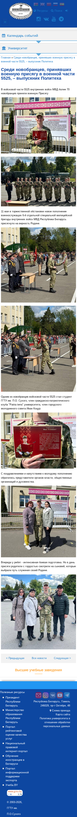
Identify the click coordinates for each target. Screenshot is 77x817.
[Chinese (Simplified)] (49, 5)
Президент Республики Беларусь (13, 701)
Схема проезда (61, 710)
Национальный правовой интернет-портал (16, 747)
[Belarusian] (36, 5)
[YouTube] (54, 19)
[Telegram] (62, 19)
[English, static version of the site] (42, 5)
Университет (17, 48)
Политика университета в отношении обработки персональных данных (55, 722)
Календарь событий (22, 36)
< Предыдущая (15, 658)
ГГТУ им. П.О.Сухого (14, 811)
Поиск (58, 10)
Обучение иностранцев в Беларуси (15, 759)
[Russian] (55, 5)
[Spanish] (62, 5)
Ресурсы (42, 10)
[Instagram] (39, 19)
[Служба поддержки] (38, 697)
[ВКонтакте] (47, 19)
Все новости (39, 658)
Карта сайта (63, 714)
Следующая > (62, 658)
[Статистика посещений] (15, 795)
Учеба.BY (12, 785)
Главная (6, 57)
